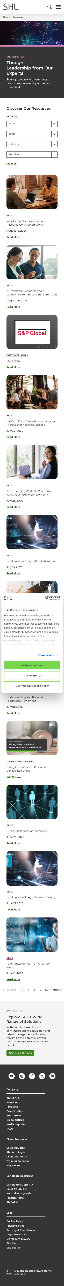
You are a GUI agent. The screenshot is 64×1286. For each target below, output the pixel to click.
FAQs (9, 1128)
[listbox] (32, 124)
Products (12, 1106)
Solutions (12, 1102)
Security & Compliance (20, 1230)
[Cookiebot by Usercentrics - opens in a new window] (45, 598)
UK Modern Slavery (18, 1238)
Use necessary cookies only (32, 685)
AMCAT (12, 1202)
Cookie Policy (14, 1221)
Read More (13, 237)
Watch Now (13, 776)
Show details (45, 654)
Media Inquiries (16, 1124)
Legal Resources (16, 1234)
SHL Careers (14, 1115)
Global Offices (15, 1120)
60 (46, 989)
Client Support (16, 1156)
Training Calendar (17, 1161)
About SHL (13, 1098)
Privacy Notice (15, 1225)
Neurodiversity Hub (18, 1193)
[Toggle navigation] (58, 7)
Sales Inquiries (15, 1147)
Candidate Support (19, 1184)
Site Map (11, 1243)
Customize (30, 675)
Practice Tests (15, 1197)
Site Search (13, 1247)
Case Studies (14, 1111)
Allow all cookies (32, 665)
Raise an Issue (16, 1188)
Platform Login (15, 1152)
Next (56, 989)
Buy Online (13, 1165)
